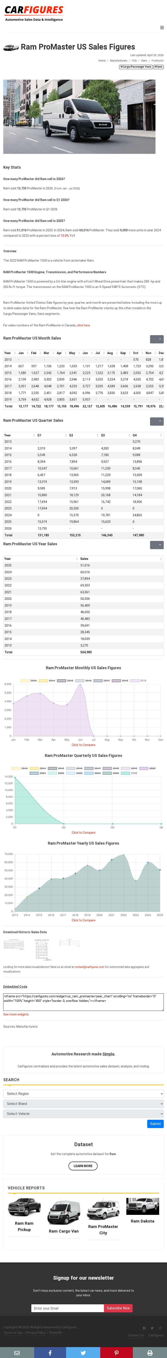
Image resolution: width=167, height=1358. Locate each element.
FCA (134, 60)
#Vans (158, 66)
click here (83, 325)
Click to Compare (83, 745)
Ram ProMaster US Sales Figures (77, 46)
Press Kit (55, 1332)
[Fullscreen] (153, 339)
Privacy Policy (35, 1332)
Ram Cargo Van (64, 1231)
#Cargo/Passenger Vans (135, 66)
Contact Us (136, 1335)
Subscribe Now (118, 1308)
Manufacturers (118, 60)
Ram (144, 60)
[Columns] (159, 339)
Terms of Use (12, 1332)
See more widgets (16, 1014)
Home (102, 60)
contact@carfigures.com (89, 967)
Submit (155, 1124)
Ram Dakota (142, 1221)
